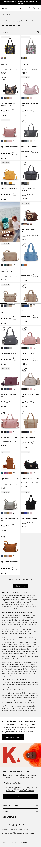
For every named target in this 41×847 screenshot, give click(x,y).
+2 (13, 432)
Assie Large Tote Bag (29, 518)
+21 (14, 98)
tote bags (25, 651)
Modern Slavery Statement (8, 837)
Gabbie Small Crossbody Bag (10, 311)
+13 (14, 389)
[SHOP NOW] (10, 222)
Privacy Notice (13, 829)
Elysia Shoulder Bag (8, 353)
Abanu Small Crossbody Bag (30, 230)
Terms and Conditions (26, 791)
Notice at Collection (22, 833)
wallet (4, 644)
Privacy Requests (23, 829)
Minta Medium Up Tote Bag (30, 270)
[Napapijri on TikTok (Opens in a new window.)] (23, 825)
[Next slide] (38, 2)
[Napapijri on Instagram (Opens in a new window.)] (13, 825)
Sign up (20, 796)
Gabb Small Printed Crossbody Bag (8, 104)
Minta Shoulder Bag (28, 311)
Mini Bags (36, 21)
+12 (14, 472)
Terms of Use (5, 829)
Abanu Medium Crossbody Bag (6, 271)
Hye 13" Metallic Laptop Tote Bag (30, 64)
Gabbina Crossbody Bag (30, 478)
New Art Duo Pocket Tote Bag (29, 189)
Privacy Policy (10, 791)
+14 (34, 140)
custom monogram (9, 698)
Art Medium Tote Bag (29, 437)
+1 (34, 305)
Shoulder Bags (23, 21)
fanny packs (12, 609)
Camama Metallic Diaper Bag (30, 395)
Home (3, 14)
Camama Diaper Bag (28, 353)
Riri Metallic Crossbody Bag (10, 395)
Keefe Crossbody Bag (9, 189)
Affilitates (19, 837)
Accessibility (32, 833)
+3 (13, 305)
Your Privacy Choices (7, 833)
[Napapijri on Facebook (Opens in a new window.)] (16, 825)
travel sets (5, 685)
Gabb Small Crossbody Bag (30, 104)
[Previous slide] (2, 2)
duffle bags (10, 664)
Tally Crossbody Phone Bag (9, 479)
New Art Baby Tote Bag (9, 437)
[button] (2, 58)
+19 (14, 264)
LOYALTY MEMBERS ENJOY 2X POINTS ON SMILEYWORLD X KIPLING (20, 2)
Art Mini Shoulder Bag (29, 146)
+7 (13, 183)
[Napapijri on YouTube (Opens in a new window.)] (20, 825)
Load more (20, 586)
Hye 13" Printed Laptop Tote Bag (9, 64)
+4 (13, 348)
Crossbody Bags (8, 21)
